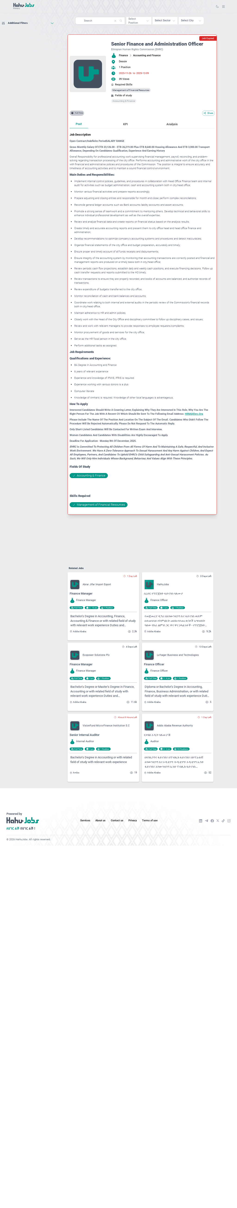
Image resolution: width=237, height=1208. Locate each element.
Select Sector (163, 20)
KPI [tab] (125, 124)
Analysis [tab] (172, 124)
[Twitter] (217, 820)
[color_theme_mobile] (217, 6)
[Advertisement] (27, 35)
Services (85, 820)
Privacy (132, 820)
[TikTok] (223, 820)
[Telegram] (206, 820)
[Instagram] (229, 820)
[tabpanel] (142, 319)
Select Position (133, 20)
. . (223, 6)
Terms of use (150, 820)
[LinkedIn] (200, 820)
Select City (187, 20)
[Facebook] (212, 820)
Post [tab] (79, 124)
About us (100, 820)
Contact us (117, 820)
